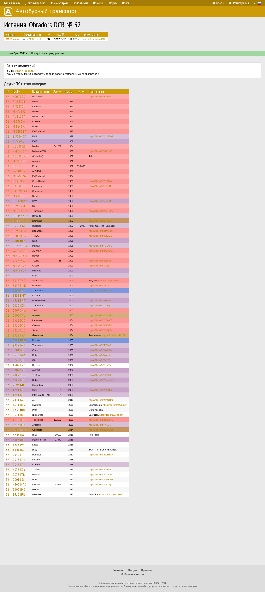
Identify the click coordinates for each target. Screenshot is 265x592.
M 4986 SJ (19, 196)
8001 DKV (19, 350)
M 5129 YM (20, 256)
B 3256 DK (19, 136)
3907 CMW (19, 310)
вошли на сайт (24, 70)
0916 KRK (19, 460)
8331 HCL (19, 415)
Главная (118, 570)
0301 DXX (19, 241)
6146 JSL (18, 450)
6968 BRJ (19, 290)
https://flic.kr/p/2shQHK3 (101, 400)
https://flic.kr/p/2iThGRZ (101, 315)
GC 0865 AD (20, 156)
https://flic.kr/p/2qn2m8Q (101, 420)
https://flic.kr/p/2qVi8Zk (94, 39)
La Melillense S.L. (34, 39)
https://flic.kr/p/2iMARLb (101, 231)
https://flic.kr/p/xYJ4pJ (100, 285)
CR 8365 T (19, 186)
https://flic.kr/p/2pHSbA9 (101, 136)
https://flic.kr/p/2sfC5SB (100, 474)
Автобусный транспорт (46, 11)
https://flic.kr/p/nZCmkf (100, 151)
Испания (14, 39)
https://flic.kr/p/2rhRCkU (101, 211)
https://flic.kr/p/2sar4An (100, 469)
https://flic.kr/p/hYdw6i (100, 300)
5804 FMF (19, 370)
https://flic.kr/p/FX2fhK (100, 375)
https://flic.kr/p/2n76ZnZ (101, 250)
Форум (132, 570)
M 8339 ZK (20, 266)
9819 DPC (19, 345)
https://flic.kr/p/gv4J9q (100, 355)
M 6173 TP (20, 211)
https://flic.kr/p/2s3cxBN (111, 415)
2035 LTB (19, 474)
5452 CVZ (19, 330)
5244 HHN (19, 425)
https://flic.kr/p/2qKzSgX (101, 484)
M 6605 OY (19, 176)
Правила (146, 570)
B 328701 (19, 106)
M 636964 (19, 121)
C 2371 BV (19, 226)
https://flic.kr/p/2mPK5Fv (101, 479)
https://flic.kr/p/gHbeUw (100, 221)
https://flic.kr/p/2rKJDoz (100, 390)
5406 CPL (19, 315)
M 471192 (19, 111)
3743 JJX (18, 435)
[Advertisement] (132, 533)
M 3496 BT (20, 131)
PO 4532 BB (20, 216)
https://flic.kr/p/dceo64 (100, 96)
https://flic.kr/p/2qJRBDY (101, 454)
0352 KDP (19, 455)
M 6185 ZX (20, 271)
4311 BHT (19, 300)
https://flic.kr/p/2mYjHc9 (101, 380)
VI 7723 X (19, 261)
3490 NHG (19, 489)
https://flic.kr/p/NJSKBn (100, 201)
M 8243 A (19, 126)
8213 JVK (19, 445)
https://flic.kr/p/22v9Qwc (101, 430)
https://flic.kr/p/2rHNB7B (111, 494)
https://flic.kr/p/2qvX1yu (100, 181)
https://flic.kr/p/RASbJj (100, 265)
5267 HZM (19, 430)
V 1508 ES (19, 146)
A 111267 (19, 116)
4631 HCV (19, 405)
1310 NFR (19, 494)
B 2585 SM (19, 206)
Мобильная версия (132, 574)
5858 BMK (19, 285)
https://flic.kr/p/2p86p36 (100, 320)
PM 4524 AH (21, 151)
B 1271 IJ (18, 166)
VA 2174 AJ (20, 251)
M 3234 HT (20, 161)
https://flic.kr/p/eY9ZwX (100, 290)
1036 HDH (19, 420)
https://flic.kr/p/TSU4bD (100, 246)
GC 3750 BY (20, 246)
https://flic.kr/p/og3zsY (100, 260)
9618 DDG (19, 320)
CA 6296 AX (20, 191)
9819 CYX (19, 335)
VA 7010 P (19, 171)
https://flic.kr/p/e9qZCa (100, 236)
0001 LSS (19, 479)
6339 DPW (19, 340)
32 (7, 96)
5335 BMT (19, 295)
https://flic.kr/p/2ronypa (109, 280)
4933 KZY (19, 469)
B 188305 (19, 101)
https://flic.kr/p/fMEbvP (100, 345)
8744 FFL (18, 360)
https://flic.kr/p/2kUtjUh (100, 330)
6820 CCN (19, 305)
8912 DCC (19, 325)
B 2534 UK (19, 231)
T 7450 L (18, 141)
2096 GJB (19, 385)
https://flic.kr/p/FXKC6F (100, 425)
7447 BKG (19, 280)
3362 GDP (19, 380)
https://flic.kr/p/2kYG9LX (101, 360)
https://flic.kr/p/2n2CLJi (113, 335)
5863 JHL (18, 440)
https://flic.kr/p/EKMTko (100, 365)
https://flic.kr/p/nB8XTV (100, 325)
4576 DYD (19, 355)
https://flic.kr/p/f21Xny (100, 305)
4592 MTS (19, 484)
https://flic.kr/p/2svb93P (114, 405)
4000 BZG (19, 96)
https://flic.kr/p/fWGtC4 (100, 350)
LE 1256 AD (20, 221)
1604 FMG (19, 365)
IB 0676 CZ (20, 236)
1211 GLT (19, 390)
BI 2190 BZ (20, 201)
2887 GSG (19, 375)
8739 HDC (19, 410)
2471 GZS (19, 400)
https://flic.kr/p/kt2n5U (100, 186)
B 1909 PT (19, 181)
